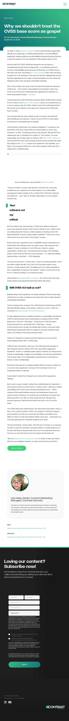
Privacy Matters (8, 698)
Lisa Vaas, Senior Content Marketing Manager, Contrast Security (32, 37)
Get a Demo (17, 448)
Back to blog (8, 18)
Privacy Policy (12, 648)
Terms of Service (19, 698)
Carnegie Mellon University (28, 278)
